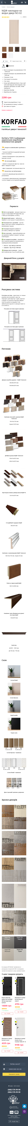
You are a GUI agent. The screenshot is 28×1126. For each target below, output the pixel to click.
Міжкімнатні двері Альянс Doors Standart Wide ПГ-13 (20, 1040)
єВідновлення (11, 1115)
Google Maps (15, 1121)
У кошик (8, 1013)
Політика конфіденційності (14, 1117)
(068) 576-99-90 (14, 1090)
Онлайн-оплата (17, 1115)
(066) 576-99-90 (14, 1092)
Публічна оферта (14, 1116)
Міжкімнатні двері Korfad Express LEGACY (20, 999)
